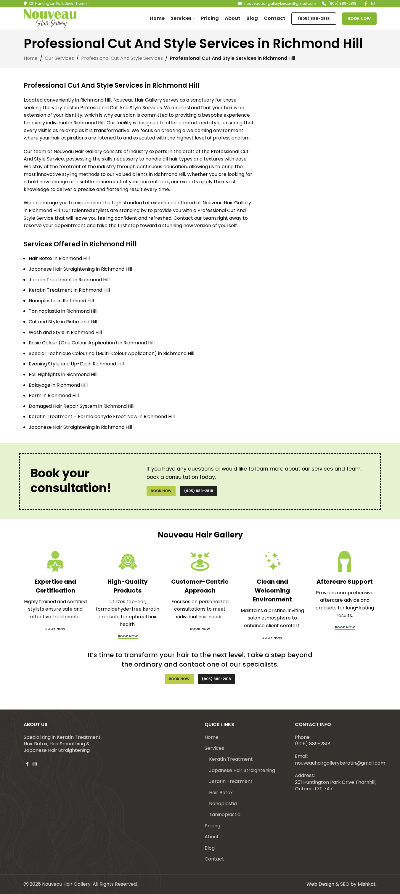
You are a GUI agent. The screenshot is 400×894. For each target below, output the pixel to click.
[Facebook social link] (27, 764)
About (212, 837)
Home (31, 58)
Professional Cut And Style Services (122, 58)
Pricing (212, 826)
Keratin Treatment (231, 759)
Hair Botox (221, 792)
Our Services (59, 58)
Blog (210, 848)
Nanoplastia (223, 803)
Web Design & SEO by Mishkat (341, 884)
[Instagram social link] (35, 764)
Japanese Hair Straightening (242, 770)
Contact (214, 859)
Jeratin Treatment (231, 781)
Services (214, 748)
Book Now (359, 18)
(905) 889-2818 (314, 18)
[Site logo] (50, 18)
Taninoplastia (224, 814)
